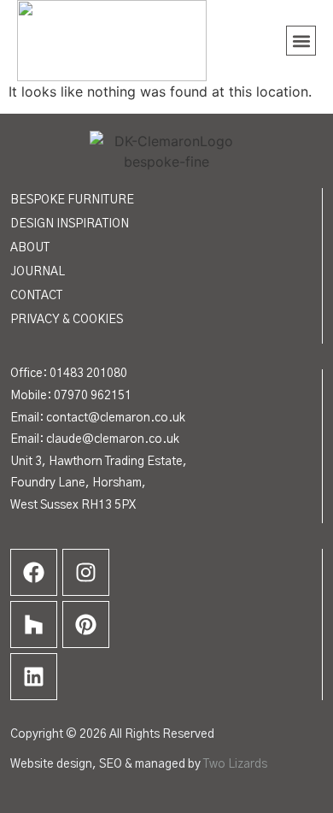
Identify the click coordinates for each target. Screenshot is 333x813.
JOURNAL (37, 272)
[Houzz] (33, 624)
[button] (301, 41)
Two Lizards (235, 764)
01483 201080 (88, 374)
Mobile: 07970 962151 (70, 396)
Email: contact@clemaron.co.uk (97, 418)
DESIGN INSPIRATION (69, 224)
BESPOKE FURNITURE (72, 200)
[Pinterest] (85, 624)
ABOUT (30, 248)
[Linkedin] (33, 676)
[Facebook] (33, 572)
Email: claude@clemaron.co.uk (94, 439)
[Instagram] (85, 572)
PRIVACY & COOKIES (66, 320)
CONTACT (36, 296)
